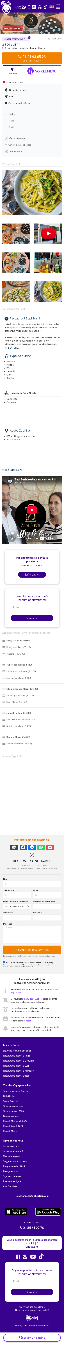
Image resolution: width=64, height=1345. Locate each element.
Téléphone (8, 890)
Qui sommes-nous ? (13, 1151)
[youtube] (40, 7)
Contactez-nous (11, 1146)
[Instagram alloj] (25, 1258)
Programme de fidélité (14, 1166)
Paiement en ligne (12, 1181)
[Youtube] (33, 1258)
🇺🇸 (51, 6)
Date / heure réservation (15, 902)
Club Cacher (9, 1096)
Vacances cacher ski (13, 1106)
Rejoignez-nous (10, 1171)
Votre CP (37, 913)
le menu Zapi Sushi (30, 998)
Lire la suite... (12, 348)
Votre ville (8, 913)
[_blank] (24, 7)
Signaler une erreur (12, 1176)
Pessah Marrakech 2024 (15, 1121)
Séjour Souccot (10, 1101)
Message (7, 924)
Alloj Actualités (10, 1186)
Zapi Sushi (16, 992)
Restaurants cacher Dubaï (16, 1075)
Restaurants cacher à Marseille (18, 1070)
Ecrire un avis (32, 574)
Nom (5, 879)
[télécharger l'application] (29, 7)
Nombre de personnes (44, 902)
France (41, 48)
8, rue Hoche (11, 48)
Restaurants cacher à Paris (16, 1055)
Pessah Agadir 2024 (13, 1126)
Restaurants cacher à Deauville (18, 1060)
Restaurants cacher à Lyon (16, 1065)
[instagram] (34, 7)
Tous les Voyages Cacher (15, 1091)
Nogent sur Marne (28, 48)
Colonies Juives (10, 1116)
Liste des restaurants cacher (17, 1050)
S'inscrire (32, 618)
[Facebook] (18, 1258)
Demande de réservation (32, 950)
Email (35, 890)
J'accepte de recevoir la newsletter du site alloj (29, 962)
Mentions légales (11, 1156)
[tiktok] (46, 7)
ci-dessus (28, 1020)
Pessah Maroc (10, 1131)
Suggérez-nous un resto (15, 1161)
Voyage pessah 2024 (13, 1111)
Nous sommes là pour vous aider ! (32, 1310)
